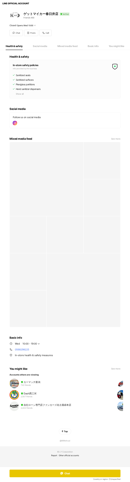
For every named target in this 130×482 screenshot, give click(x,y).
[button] (31, 33)
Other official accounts (69, 455)
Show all (20, 94)
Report (54, 455)
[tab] (14, 46)
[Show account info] (64, 14)
